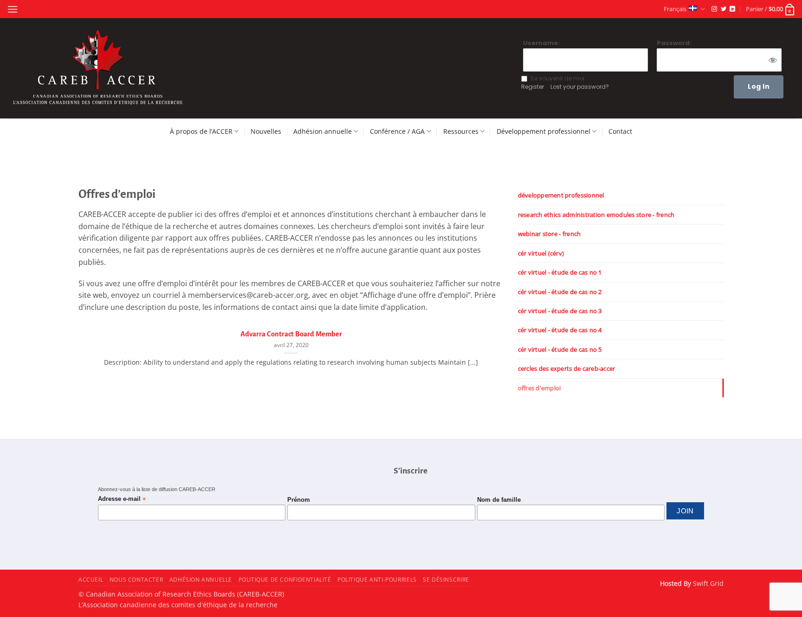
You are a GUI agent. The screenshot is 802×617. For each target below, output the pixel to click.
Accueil (90, 580)
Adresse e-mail (122, 499)
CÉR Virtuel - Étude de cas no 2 (560, 292)
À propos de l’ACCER (201, 131)
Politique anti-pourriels (377, 580)
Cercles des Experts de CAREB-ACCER (566, 368)
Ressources (461, 131)
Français (675, 9)
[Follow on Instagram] (714, 9)
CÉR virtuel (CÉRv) (541, 253)
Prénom (298, 500)
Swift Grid (707, 583)
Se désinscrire (446, 580)
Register (532, 87)
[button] (12, 9)
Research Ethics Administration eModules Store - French (596, 214)
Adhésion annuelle (322, 131)
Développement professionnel (543, 131)
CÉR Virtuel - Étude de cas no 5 (560, 349)
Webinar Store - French (549, 234)
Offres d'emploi (539, 388)
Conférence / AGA (397, 131)
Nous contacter (136, 580)
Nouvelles (266, 131)
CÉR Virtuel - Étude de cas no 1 (560, 272)
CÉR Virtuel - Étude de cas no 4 (560, 330)
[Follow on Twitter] (723, 9)
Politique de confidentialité (285, 580)
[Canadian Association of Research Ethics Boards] (99, 69)
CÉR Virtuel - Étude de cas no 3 (560, 311)
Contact (620, 131)
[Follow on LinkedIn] (732, 9)
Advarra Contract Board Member (291, 334)
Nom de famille (499, 500)
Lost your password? (579, 87)
